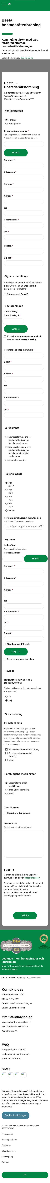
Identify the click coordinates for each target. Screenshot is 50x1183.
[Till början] (25, 1175)
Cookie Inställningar (16, 1115)
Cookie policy (7, 1156)
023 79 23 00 (12, 999)
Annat (11, 760)
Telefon (8, 246)
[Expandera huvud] (4, 5)
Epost (8, 362)
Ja (6, 696)
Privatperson (12, 123)
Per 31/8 (10, 505)
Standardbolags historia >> (15, 1026)
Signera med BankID (17, 294)
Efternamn (10, 172)
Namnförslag (10, 311)
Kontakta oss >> (10, 1031)
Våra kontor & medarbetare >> (16, 1022)
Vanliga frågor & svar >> (13, 1049)
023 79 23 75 (27, 58)
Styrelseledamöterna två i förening (20, 755)
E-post (8, 258)
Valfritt (11, 510)
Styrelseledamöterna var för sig (23, 749)
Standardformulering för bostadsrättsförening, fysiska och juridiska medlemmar (19, 451)
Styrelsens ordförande (18, 644)
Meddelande (10, 823)
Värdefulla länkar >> (11, 1058)
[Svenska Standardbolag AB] (22, 4)
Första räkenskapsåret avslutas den (22, 518)
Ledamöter (9, 545)
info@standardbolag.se (21, 1003)
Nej (6, 700)
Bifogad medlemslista (18, 790)
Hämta (16, 152)
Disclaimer (6, 1145)
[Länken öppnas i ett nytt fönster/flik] (4, 1075)
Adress (8, 196)
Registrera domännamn (19, 813)
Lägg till (16, 328)
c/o (5, 208)
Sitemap (5, 1162)
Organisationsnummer (16, 131)
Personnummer (12, 553)
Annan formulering (17, 460)
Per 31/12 (11, 484)
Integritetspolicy (32, 878)
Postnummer (11, 220)
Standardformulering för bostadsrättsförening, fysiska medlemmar (19, 440)
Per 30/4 (10, 491)
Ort (6, 232)
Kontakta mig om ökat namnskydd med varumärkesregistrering (24, 338)
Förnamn (9, 160)
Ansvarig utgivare (9, 1139)
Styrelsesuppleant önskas (20, 659)
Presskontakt (7, 1134)
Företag (12, 120)
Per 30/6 (10, 498)
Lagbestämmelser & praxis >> (16, 1054)
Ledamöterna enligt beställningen (17, 784)
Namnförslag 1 (12, 315)
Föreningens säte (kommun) (19, 350)
